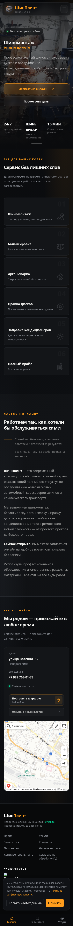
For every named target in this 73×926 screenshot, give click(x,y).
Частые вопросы (50, 848)
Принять (55, 903)
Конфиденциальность (18, 854)
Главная (12, 922)
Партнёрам (11, 848)
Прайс (8, 836)
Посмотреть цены (36, 101)
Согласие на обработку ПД (48, 856)
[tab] (36, 143)
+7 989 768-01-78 (21, 677)
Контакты (45, 842)
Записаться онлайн (36, 89)
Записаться (11, 842)
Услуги (43, 836)
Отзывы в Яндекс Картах (27, 711)
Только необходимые (25, 903)
